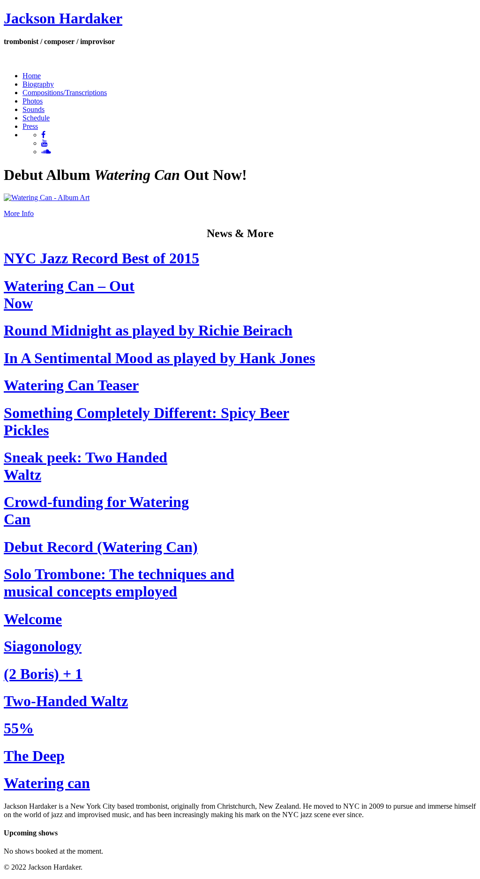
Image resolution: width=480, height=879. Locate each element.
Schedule (36, 118)
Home (31, 76)
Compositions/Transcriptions (64, 93)
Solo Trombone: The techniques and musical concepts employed (119, 583)
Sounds (33, 109)
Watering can (47, 783)
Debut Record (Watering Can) (101, 546)
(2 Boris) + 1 (43, 673)
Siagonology (43, 646)
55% (19, 728)
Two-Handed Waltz (66, 701)
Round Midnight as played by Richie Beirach (148, 330)
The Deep (34, 755)
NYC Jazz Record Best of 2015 (101, 258)
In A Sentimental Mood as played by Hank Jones (159, 358)
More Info (19, 213)
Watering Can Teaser (71, 385)
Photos (32, 101)
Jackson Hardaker (63, 18)
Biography (38, 84)
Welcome (33, 619)
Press (30, 126)
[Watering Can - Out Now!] (47, 197)
